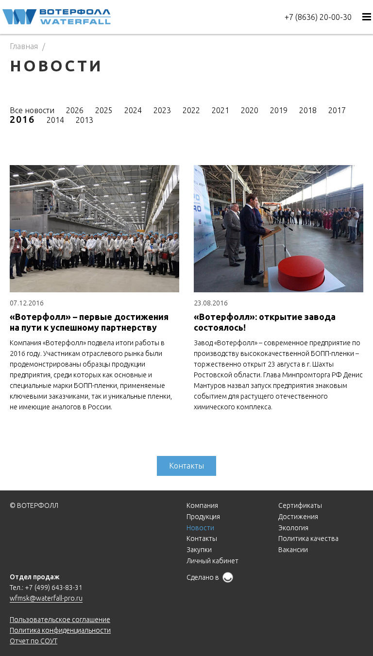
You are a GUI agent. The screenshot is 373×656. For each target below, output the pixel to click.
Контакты (186, 465)
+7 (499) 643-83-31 (54, 587)
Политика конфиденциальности (60, 630)
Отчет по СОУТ (33, 641)
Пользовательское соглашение (60, 619)
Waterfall (56, 16)
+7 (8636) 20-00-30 (318, 17)
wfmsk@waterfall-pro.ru (46, 598)
